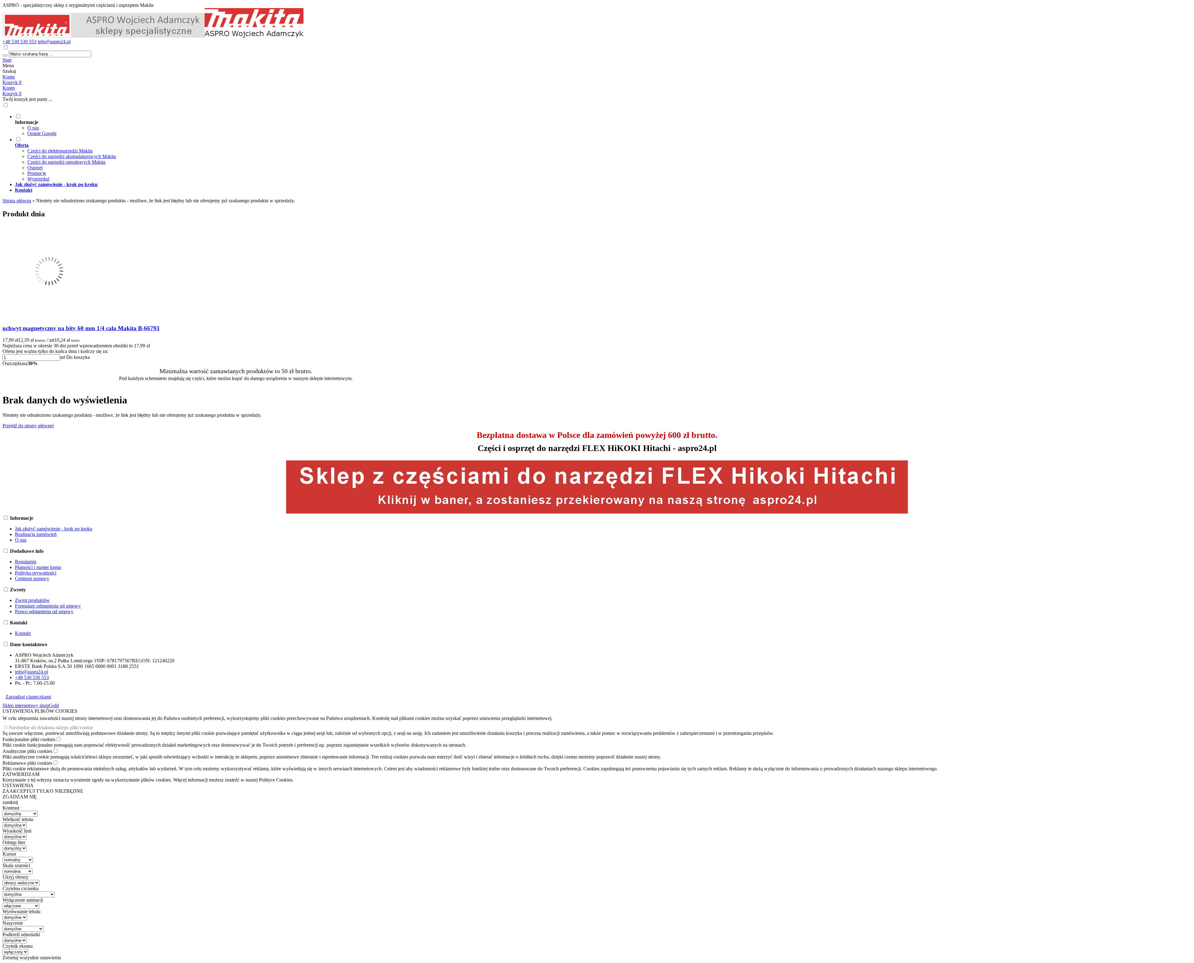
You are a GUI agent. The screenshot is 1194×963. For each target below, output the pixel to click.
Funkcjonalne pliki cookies (28, 739)
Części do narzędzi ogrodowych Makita (66, 162)
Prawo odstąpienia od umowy (44, 611)
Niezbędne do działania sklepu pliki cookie (51, 727)
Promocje (36, 173)
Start (7, 60)
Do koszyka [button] (78, 357)
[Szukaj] (4, 55)
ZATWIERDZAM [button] (20, 774)
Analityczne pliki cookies (27, 751)
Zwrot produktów (32, 600)
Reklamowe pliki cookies (27, 763)
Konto (8, 76)
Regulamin (25, 561)
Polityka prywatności (35, 572)
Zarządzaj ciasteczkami (28, 696)
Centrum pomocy (32, 578)
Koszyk (11, 93)
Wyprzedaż (38, 178)
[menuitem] (242, 124)
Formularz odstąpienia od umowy (48, 605)
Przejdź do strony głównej (28, 425)
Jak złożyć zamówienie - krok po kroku (53, 528)
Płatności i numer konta (38, 567)
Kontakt (23, 633)
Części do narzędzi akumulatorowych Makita (71, 156)
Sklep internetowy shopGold (30, 705)
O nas (33, 127)
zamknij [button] (10, 802)
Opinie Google (42, 133)
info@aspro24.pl (54, 41)
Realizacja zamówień (36, 534)
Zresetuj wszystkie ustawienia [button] (31, 957)
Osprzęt (35, 167)
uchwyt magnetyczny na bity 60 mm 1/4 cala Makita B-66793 (81, 328)
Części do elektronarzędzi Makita (60, 150)
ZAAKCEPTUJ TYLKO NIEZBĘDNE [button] (42, 791)
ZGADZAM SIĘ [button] (19, 796)
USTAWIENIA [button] (18, 785)
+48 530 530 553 (19, 41)
